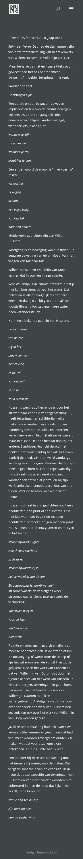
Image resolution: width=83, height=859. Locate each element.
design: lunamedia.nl (41, 852)
